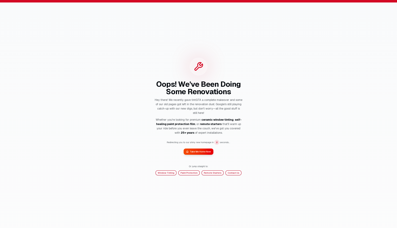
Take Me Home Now (200, 151)
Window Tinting (166, 172)
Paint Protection (189, 172)
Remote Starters (212, 172)
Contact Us (233, 172)
